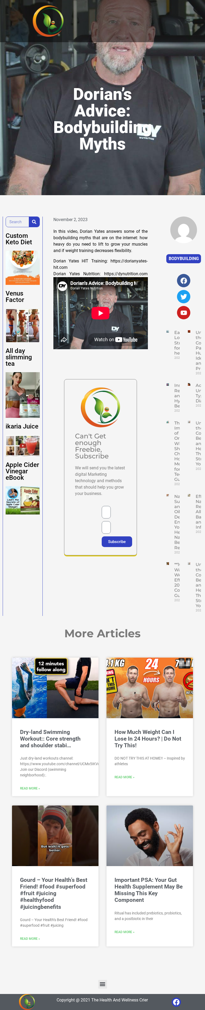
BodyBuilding (184, 258)
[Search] (34, 222)
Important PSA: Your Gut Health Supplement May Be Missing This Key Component (149, 890)
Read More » (30, 788)
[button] (187, 21)
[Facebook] (176, 1002)
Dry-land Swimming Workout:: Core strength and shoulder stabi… (50, 739)
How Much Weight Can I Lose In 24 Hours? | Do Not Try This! (148, 739)
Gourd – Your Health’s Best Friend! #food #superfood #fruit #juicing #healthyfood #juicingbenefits (53, 893)
